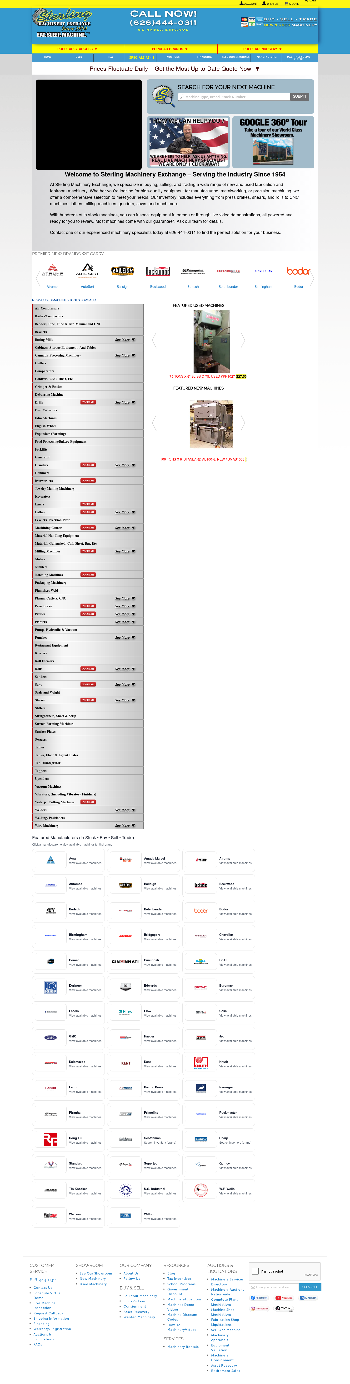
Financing (204, 57)
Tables (39, 747)
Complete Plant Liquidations (224, 1302)
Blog (171, 1273)
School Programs (181, 1284)
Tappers (40, 770)
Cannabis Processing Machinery (58, 355)
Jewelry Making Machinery (55, 488)
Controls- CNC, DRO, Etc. (54, 378)
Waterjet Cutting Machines (64, 801)
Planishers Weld (46, 590)
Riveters (41, 653)
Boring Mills (44, 339)
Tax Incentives (179, 1279)
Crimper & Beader (48, 386)
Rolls (64, 668)
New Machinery (93, 1279)
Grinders (64, 464)
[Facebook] (261, 1299)
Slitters (40, 707)
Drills (64, 402)
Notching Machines (64, 574)
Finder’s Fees (135, 1301)
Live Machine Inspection (45, 1305)
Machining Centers (64, 527)
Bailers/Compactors (49, 316)
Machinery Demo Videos (298, 58)
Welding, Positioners (50, 817)
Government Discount (178, 1291)
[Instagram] (261, 1309)
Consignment (135, 1306)
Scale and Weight (47, 692)
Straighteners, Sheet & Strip (55, 715)
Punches (41, 637)
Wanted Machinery (139, 1317)
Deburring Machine (49, 394)
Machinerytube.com (184, 1299)
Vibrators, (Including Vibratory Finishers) (65, 794)
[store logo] (62, 23)
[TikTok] (285, 1309)
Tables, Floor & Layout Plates (56, 754)
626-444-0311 (43, 1279)
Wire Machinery (47, 825)
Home (47, 57)
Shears (64, 700)
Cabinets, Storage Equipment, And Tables (65, 347)
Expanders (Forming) (50, 433)
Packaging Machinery (50, 582)
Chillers (40, 363)
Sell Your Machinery (140, 1296)
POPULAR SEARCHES (77, 49)
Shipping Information (51, 1319)
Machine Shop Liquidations (223, 1312)
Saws (64, 684)
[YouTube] (285, 1299)
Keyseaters (42, 496)
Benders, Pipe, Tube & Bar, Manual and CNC (68, 323)
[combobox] (243, 97)
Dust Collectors (46, 410)
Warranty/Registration (52, 1329)
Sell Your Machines (236, 57)
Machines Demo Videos (180, 1307)
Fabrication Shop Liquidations (225, 1322)
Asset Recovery (137, 1312)
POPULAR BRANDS (170, 49)
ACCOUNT (251, 3)
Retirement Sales (225, 1371)
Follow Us (132, 1279)
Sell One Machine (226, 1330)
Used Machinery (93, 1284)
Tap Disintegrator (47, 762)
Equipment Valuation (220, 1347)
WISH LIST (273, 3)
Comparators (44, 370)
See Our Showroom (96, 1273)
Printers (41, 621)
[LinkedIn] (310, 1299)
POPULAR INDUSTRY (262, 49)
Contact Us (43, 1288)
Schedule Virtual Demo (48, 1295)
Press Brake (64, 606)
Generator (42, 457)
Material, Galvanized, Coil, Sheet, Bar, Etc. (66, 543)
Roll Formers (44, 660)
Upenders (42, 778)
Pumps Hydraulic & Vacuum (56, 629)
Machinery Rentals (183, 1347)
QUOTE (294, 3)
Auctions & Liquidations (44, 1336)
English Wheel (45, 425)
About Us (131, 1273)
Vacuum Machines (48, 786)
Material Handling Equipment (57, 535)
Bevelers (41, 331)
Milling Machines (64, 551)
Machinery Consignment (222, 1357)
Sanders (40, 676)
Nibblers (41, 566)
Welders (40, 809)
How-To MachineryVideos (181, 1327)
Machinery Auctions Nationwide (227, 1292)
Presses (64, 613)
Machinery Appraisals (220, 1337)
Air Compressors (47, 308)
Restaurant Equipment (51, 645)
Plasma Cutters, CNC (50, 598)
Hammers (42, 472)
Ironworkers (64, 480)
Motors (40, 558)
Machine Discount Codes (182, 1317)
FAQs (38, 1344)
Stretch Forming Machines (54, 723)
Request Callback (48, 1313)
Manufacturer (267, 57)
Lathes (64, 511)
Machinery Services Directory (227, 1281)
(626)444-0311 (163, 23)
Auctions (173, 57)
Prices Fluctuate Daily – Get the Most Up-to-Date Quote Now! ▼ (175, 68)
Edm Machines (45, 417)
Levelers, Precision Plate (52, 519)
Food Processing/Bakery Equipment (60, 441)
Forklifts (41, 449)
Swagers (41, 739)
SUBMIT (299, 96)
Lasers (64, 504)
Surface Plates (45, 731)
